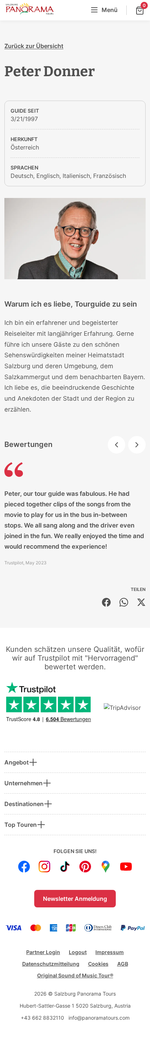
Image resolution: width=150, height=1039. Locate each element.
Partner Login (43, 952)
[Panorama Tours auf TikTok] (65, 866)
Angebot (16, 762)
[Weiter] (137, 445)
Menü (110, 9)
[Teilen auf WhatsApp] (123, 602)
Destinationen (24, 804)
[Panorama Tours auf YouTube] (126, 866)
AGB (122, 964)
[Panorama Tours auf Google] (105, 866)
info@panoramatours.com (99, 1018)
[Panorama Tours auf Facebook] (24, 866)
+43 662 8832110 (42, 1018)
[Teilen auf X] (141, 602)
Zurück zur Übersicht (33, 46)
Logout (78, 952)
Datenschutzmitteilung (50, 964)
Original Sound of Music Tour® (75, 975)
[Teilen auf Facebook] (106, 602)
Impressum (109, 952)
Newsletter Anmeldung (75, 898)
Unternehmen (23, 783)
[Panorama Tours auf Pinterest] (85, 866)
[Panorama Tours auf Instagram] (44, 866)
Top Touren (20, 824)
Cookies (98, 964)
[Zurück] (116, 445)
